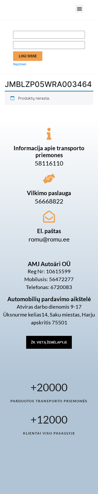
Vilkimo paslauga (49, 192)
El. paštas (49, 230)
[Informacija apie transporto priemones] (49, 134)
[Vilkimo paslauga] (49, 179)
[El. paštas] (49, 217)
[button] (79, 9)
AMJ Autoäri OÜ (49, 263)
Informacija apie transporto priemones (49, 151)
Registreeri (19, 64)
